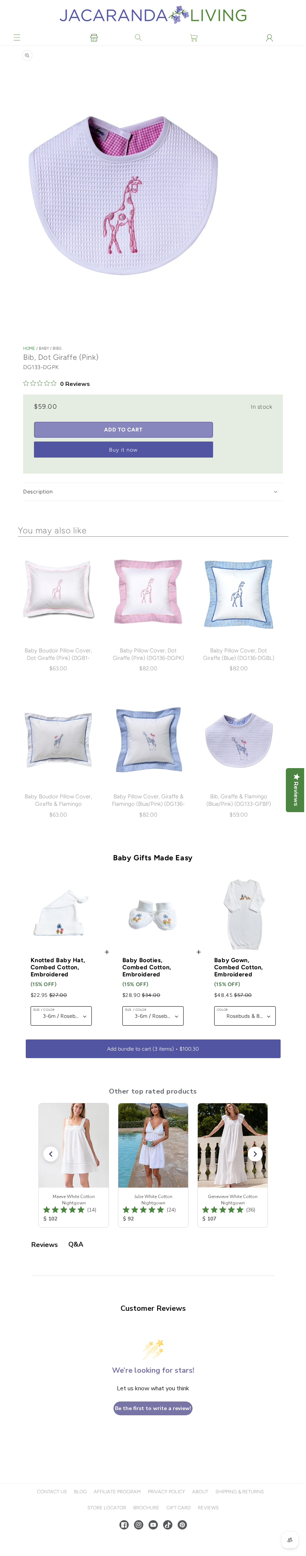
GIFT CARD (177, 1507)
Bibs (57, 349)
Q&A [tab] (75, 1244)
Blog (79, 1491)
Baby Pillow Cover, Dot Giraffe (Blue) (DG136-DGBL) (237, 655)
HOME (29, 349)
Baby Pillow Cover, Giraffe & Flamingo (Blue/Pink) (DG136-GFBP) (148, 804)
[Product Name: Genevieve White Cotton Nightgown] (232, 1165)
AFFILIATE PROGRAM (116, 1491)
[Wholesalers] (93, 38)
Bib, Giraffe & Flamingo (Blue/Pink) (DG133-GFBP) (237, 800)
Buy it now (123, 451)
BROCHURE (145, 1507)
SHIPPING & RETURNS (238, 1491)
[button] (17, 38)
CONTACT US (51, 1491)
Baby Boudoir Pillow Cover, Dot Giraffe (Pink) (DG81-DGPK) (58, 659)
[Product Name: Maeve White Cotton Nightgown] (73, 1165)
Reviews (207, 1507)
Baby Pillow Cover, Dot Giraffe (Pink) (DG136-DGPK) (147, 655)
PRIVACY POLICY (165, 1491)
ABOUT (199, 1491)
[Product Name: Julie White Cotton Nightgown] (153, 1165)
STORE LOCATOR (106, 1507)
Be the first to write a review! (152, 1408)
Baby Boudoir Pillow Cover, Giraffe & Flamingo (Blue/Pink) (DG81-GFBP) (58, 804)
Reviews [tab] (44, 1244)
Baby (44, 349)
